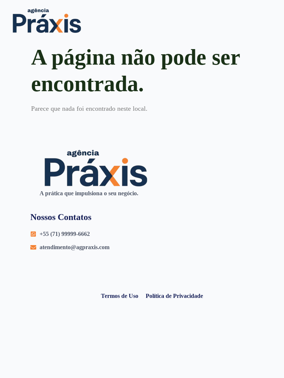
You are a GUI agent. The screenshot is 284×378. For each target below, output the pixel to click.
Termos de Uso (119, 296)
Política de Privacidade (174, 296)
